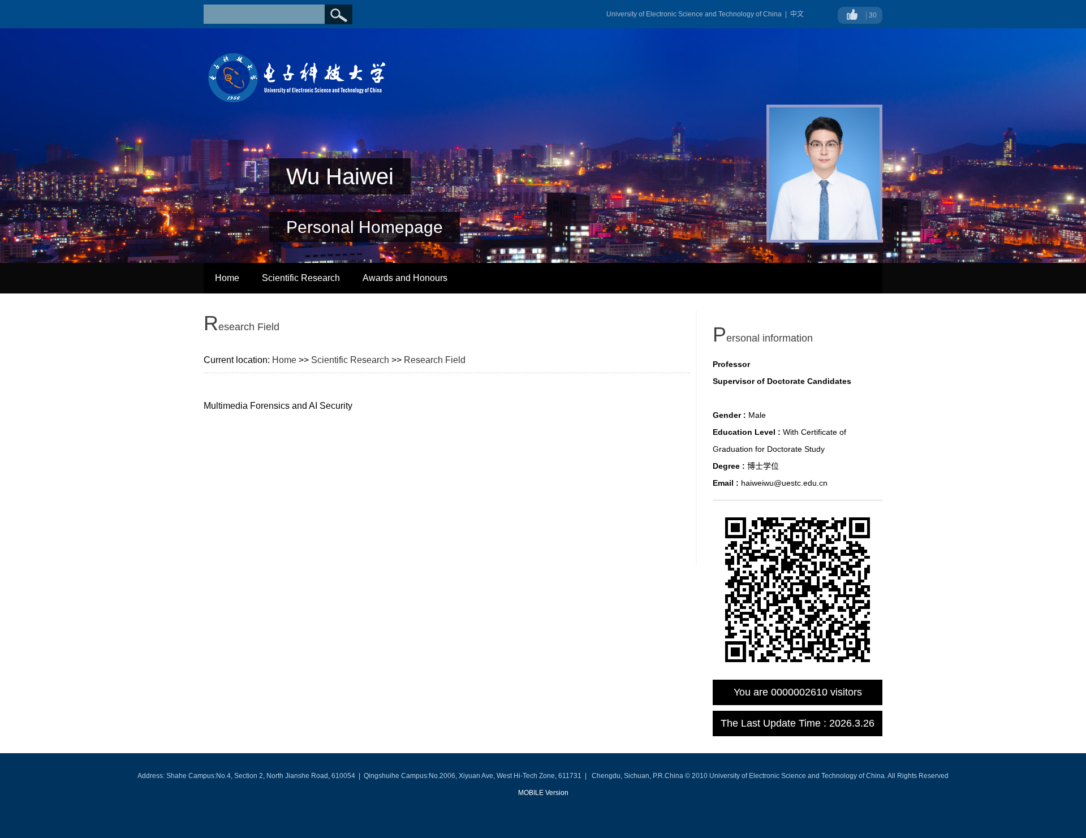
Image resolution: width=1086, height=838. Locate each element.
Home (227, 278)
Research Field (435, 360)
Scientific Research (301, 278)
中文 (797, 14)
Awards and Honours (405, 278)
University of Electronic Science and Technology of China (694, 14)
